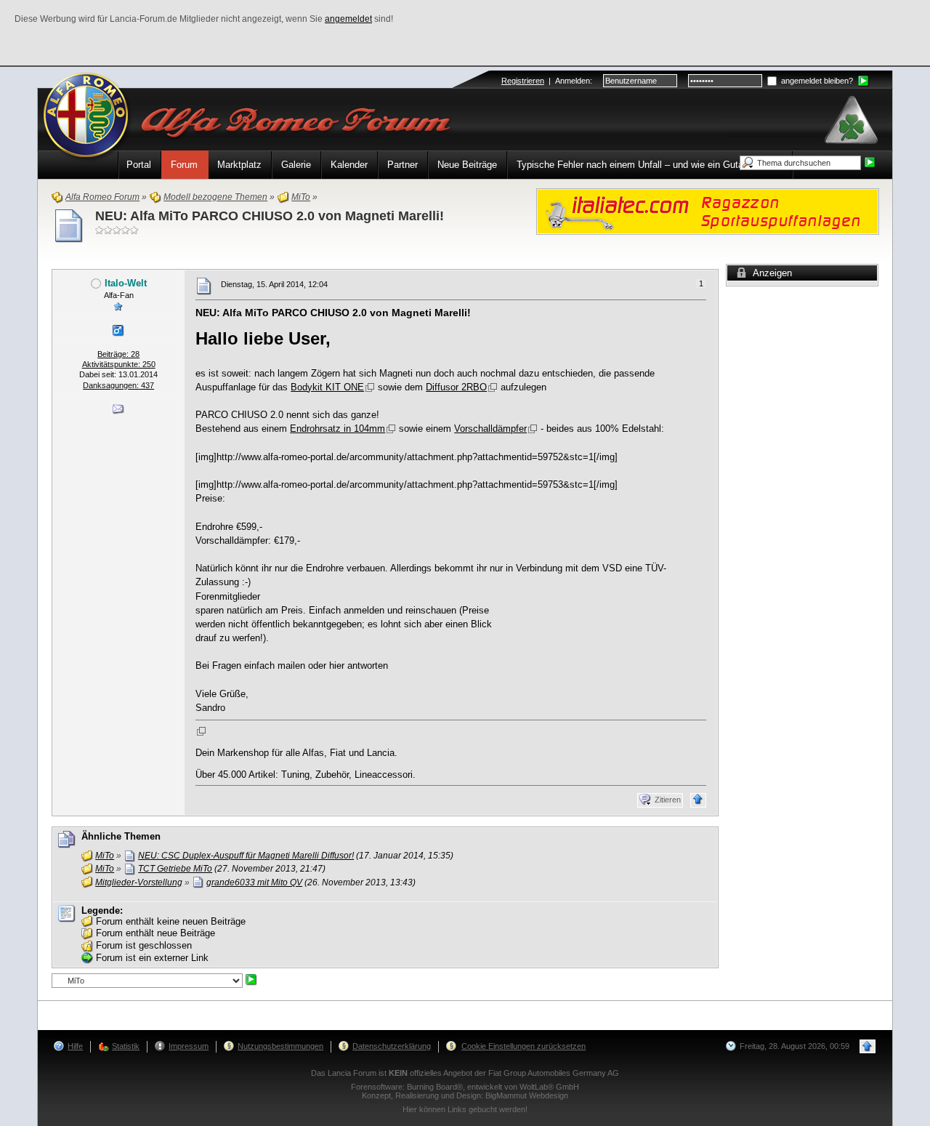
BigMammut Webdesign (526, 1095)
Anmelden (572, 80)
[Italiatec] (708, 210)
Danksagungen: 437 (118, 385)
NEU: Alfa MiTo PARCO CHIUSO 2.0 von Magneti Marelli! (269, 216)
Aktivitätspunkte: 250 (118, 364)
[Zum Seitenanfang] (698, 800)
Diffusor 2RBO (456, 387)
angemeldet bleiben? (816, 80)
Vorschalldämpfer (490, 428)
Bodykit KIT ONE (327, 387)
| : (546, 80)
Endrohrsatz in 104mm (337, 428)
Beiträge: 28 (118, 354)
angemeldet (348, 19)
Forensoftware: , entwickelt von (465, 1086)
